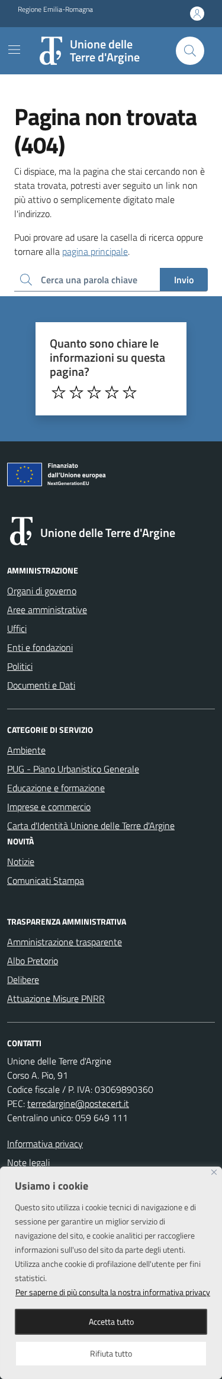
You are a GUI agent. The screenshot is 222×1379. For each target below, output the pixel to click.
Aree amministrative (47, 609)
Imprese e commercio (49, 807)
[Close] (214, 1172)
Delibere (23, 979)
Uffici (17, 628)
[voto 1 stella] (58, 392)
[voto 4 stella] (112, 392)
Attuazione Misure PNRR (56, 998)
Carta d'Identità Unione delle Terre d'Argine (91, 825)
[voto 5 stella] (130, 392)
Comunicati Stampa (45, 880)
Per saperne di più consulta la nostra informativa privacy (112, 1292)
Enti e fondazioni (40, 647)
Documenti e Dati (41, 685)
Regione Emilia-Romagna (55, 9)
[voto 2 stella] (76, 392)
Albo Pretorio (32, 961)
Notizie (20, 861)
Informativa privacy (45, 1143)
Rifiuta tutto (111, 1353)
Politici (20, 666)
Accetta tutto (111, 1321)
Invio (184, 280)
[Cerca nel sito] (190, 51)
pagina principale (95, 251)
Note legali (28, 1162)
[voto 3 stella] (94, 392)
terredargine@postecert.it (78, 1103)
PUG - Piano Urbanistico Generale (73, 769)
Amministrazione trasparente (64, 942)
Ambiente (26, 750)
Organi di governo (41, 591)
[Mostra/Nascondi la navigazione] (14, 49)
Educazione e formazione (56, 788)
